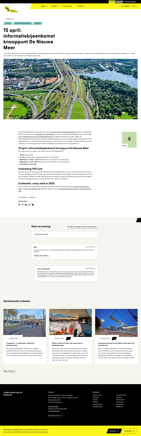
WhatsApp (29, 205)
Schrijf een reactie (41, 234)
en (136, 6)
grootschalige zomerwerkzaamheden (63, 132)
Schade (95, 400)
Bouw (43, 6)
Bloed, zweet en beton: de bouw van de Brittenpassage (67, 344)
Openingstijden (53, 406)
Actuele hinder (121, 395)
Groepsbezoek (97, 404)
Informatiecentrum (130, 2)
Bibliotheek (120, 404)
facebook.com (23, 205)
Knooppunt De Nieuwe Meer (22, 23)
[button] (125, 6)
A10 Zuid (8, 23)
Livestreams (120, 402)
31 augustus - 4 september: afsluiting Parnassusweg (20, 344)
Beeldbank (119, 407)
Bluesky (33, 205)
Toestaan (112, 431)
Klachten (96, 397)
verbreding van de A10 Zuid (45, 134)
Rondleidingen (97, 407)
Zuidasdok (119, 2)
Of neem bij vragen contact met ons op (81, 227)
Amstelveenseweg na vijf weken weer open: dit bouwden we (116, 344)
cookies (15, 429)
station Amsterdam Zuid (32, 189)
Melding (95, 402)
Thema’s (54, 6)
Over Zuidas (67, 6)
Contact (80, 6)
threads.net (19, 205)
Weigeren (128, 431)
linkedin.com (26, 205)
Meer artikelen (8, 371)
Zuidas (112, 2)
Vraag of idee (97, 395)
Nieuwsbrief (120, 400)
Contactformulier (53, 411)
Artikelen (119, 397)
